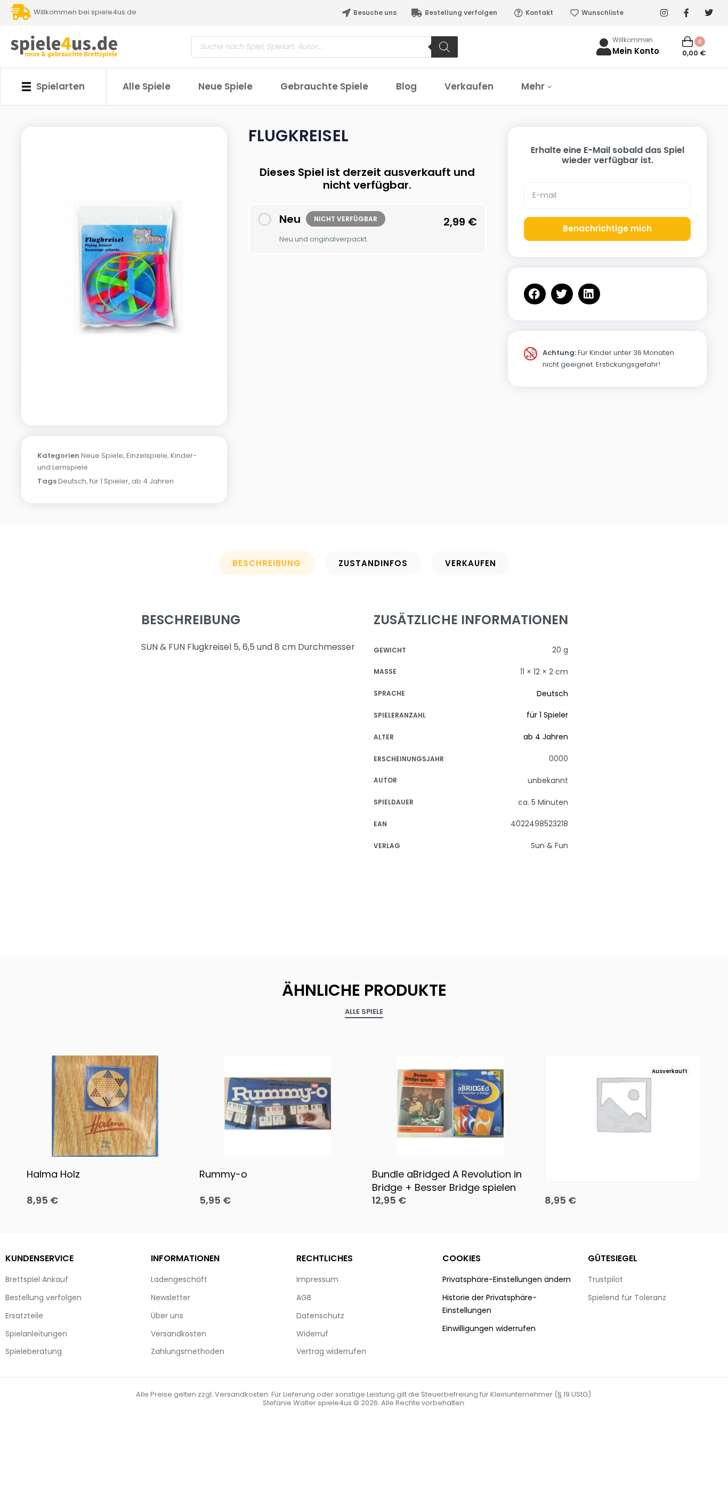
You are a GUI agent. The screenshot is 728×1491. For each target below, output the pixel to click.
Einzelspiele (146, 455)
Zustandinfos (373, 563)
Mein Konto (635, 51)
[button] (535, 294)
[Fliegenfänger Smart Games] (623, 1103)
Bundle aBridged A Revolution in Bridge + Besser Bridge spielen (447, 1180)
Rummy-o (223, 1174)
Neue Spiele (102, 455)
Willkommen (632, 39)
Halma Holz (53, 1174)
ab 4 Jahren (153, 481)
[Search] (444, 47)
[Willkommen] (603, 46)
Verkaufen (470, 563)
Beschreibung (266, 563)
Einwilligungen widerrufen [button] (489, 1328)
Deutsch (72, 481)
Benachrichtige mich (607, 228)
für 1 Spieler (109, 481)
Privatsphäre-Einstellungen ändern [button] (506, 1279)
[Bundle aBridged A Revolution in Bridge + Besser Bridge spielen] (450, 1103)
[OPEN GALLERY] (124, 271)
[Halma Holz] (105, 1103)
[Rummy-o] (277, 1103)
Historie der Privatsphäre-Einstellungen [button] (489, 1304)
